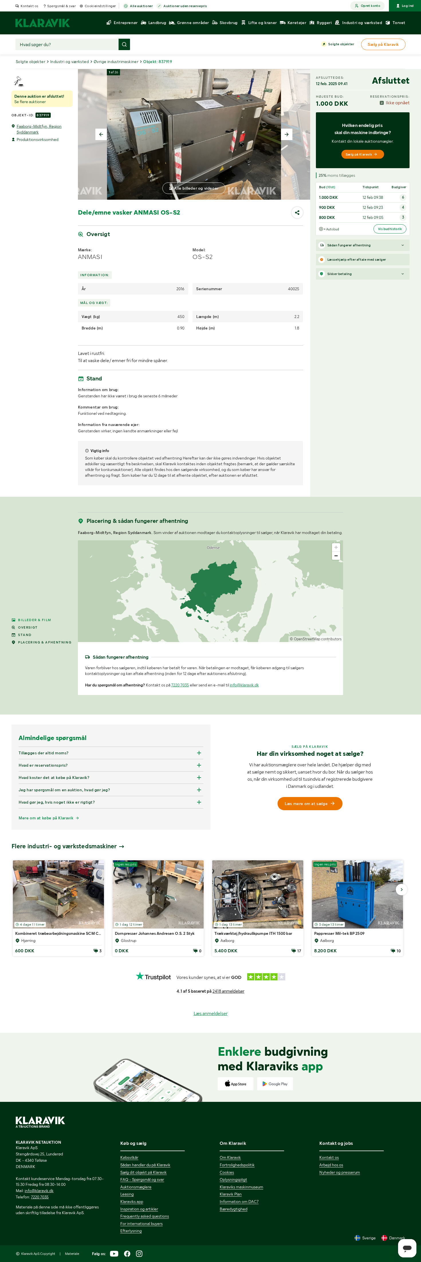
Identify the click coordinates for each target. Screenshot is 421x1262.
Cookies (227, 1172)
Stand (25, 635)
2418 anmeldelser (228, 991)
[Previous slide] (101, 134)
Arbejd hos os (331, 1165)
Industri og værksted (69, 61)
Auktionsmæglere (136, 1187)
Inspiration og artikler (139, 1209)
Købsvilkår (129, 1157)
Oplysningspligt (233, 1179)
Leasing (127, 1194)
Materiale (72, 1254)
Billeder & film (34, 620)
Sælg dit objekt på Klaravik (143, 1172)
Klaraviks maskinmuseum (241, 1187)
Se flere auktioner (30, 101)
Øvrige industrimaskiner (116, 61)
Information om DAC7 (239, 1201)
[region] (210, 591)
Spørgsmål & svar (61, 6)
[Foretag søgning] (124, 44)
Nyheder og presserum (339, 1172)
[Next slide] (286, 134)
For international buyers (141, 1223)
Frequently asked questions (144, 1216)
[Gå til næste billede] (401, 889)
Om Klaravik (230, 1157)
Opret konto (370, 6)
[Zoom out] (336, 555)
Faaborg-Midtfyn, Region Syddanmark (39, 129)
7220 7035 (180, 685)
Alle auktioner (141, 6)
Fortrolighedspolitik (237, 1165)
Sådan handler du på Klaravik (145, 1165)
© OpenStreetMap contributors (316, 639)
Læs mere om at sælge (306, 803)
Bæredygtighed (233, 1209)
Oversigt (28, 627)
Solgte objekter (341, 44)
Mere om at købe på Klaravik (46, 818)
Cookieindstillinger (100, 6)
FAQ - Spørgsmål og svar (142, 1179)
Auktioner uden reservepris (185, 6)
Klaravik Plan (231, 1194)
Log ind (408, 6)
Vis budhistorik (390, 229)
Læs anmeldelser (211, 1013)
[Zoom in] (336, 547)
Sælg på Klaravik (359, 154)
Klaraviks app (131, 1201)
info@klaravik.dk (244, 685)
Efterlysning (131, 1230)
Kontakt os (29, 6)
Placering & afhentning (45, 642)
